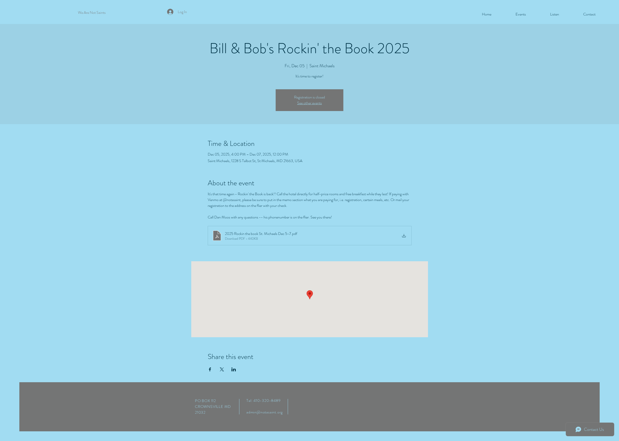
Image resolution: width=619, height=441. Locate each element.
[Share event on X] (222, 369)
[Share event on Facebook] (210, 369)
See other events (309, 103)
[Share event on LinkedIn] (233, 369)
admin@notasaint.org (264, 412)
